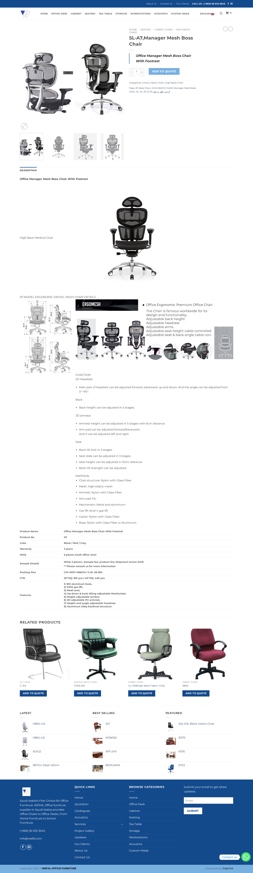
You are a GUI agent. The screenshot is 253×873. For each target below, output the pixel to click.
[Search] (221, 13)
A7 (136, 88)
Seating (90, 13)
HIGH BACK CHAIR (162, 88)
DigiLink (228, 868)
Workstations (140, 13)
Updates (80, 837)
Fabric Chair (163, 29)
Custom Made (180, 13)
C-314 (23, 685)
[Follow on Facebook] (228, 4)
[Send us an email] (231, 4)
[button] (24, 126)
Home (44, 13)
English (205, 13)
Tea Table (105, 13)
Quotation (82, 804)
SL (137, 91)
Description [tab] (28, 170)
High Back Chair (174, 82)
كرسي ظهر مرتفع (162, 91)
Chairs (145, 82)
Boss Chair (145, 88)
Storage (121, 13)
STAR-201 (79, 685)
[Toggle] (122, 824)
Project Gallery (84, 830)
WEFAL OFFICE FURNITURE (59, 868)
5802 (185, 685)
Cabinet (76, 13)
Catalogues (82, 811)
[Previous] (26, 78)
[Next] (117, 78)
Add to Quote (164, 71)
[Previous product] (230, 28)
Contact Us (166, 3)
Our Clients (182, 3)
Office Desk (59, 13)
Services (80, 824)
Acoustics (161, 13)
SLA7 (149, 91)
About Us (151, 3)
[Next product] (225, 28)
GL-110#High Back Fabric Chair (146, 685)
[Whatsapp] (246, 857)
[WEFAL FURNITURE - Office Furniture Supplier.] (27, 14)
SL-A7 (143, 91)
